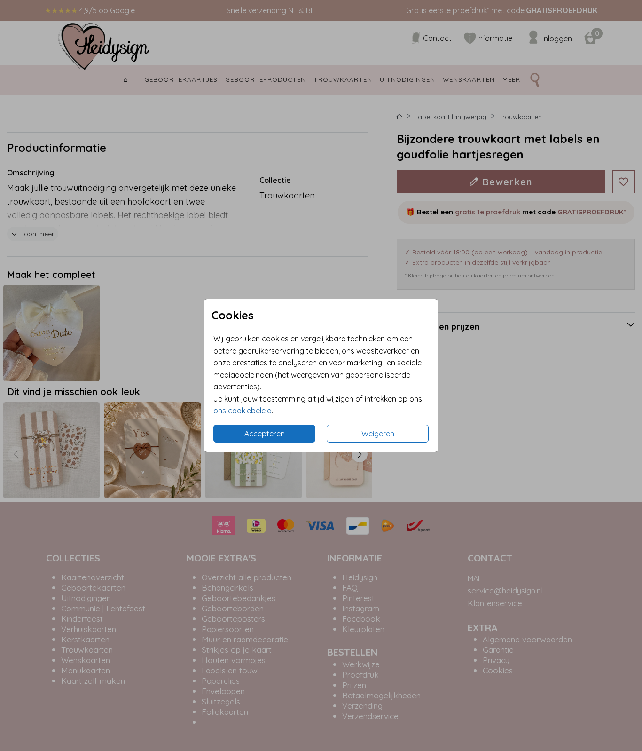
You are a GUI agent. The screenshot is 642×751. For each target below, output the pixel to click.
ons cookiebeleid (242, 410)
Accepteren (264, 433)
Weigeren (377, 433)
